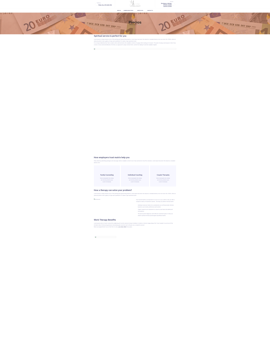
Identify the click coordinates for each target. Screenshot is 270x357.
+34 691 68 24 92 (105, 344)
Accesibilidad (153, 252)
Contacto (150, 10)
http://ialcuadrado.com (137, 354)
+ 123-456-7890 (121, 227)
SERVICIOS (140, 10)
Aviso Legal (153, 249)
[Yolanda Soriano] (135, 4)
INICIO (119, 10)
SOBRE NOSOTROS (128, 10)
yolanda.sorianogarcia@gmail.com (106, 346)
